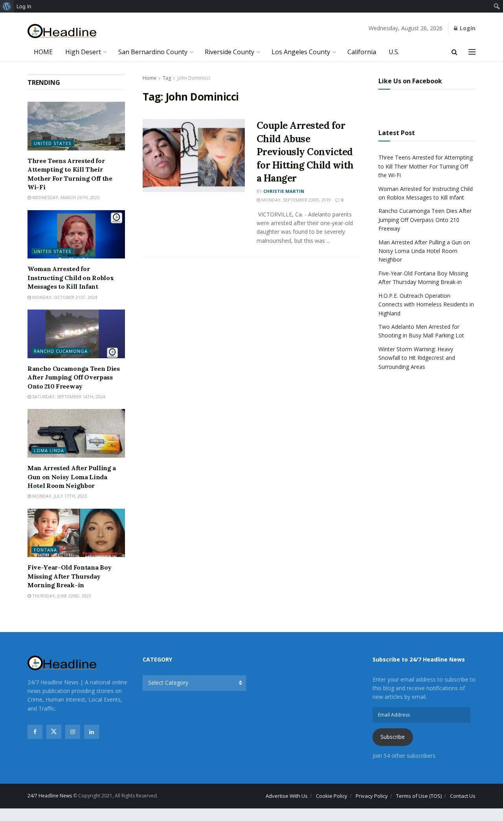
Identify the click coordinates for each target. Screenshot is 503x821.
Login (466, 28)
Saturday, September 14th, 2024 (68, 397)
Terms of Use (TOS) (419, 795)
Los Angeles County (301, 52)
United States (52, 143)
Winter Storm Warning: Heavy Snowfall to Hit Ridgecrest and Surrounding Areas (416, 357)
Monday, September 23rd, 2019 (295, 200)
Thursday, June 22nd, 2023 (61, 596)
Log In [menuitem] (24, 6)
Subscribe (392, 736)
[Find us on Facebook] (35, 732)
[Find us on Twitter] (53, 732)
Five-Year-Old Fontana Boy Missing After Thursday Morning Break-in (70, 576)
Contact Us (462, 795)
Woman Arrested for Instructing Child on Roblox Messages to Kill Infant (71, 277)
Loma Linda (49, 450)
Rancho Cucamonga (61, 351)
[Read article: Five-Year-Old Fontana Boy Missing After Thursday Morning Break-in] (76, 533)
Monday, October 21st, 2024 (64, 297)
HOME (43, 52)
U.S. (394, 52)
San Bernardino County (152, 52)
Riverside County (229, 52)
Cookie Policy (331, 795)
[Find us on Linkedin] (91, 732)
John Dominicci (193, 78)
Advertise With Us (287, 795)
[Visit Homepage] (62, 31)
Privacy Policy (372, 795)
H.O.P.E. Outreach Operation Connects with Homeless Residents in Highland (426, 304)
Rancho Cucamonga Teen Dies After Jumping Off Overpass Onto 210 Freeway (74, 377)
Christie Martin (283, 191)
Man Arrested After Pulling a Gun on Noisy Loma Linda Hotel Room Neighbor (72, 476)
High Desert (83, 52)
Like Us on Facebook (410, 81)
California (361, 52)
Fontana (45, 550)
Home (149, 78)
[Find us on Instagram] (72, 732)
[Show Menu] (471, 52)
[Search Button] (454, 52)
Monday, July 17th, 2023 (59, 496)
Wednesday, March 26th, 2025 (65, 197)
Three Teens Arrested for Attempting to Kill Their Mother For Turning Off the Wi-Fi (425, 166)
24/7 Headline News (50, 795)
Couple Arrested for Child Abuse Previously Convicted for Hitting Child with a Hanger (305, 151)
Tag (167, 78)
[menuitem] (7, 6)
